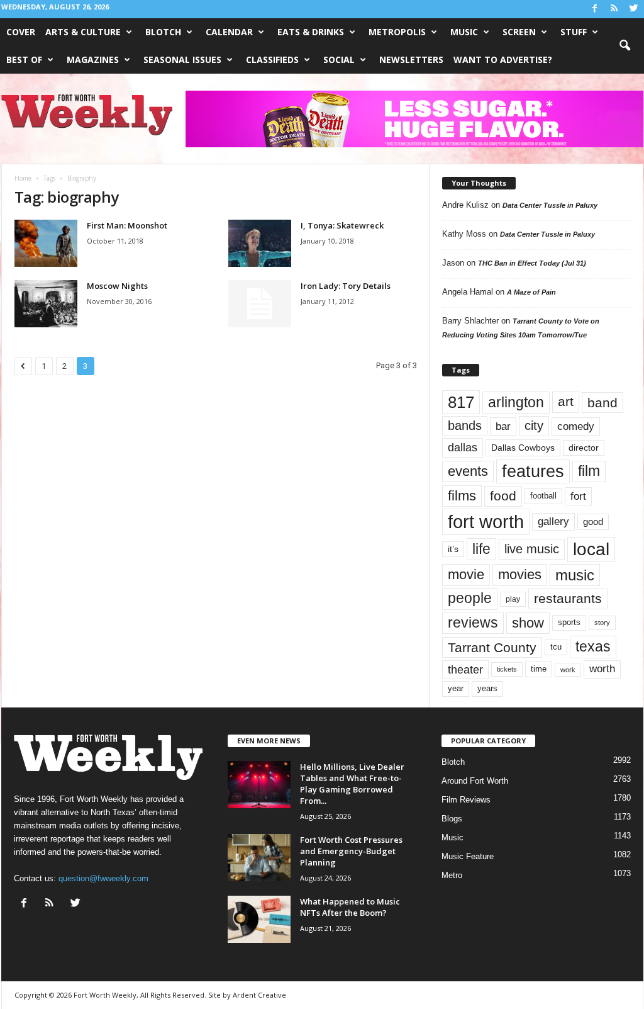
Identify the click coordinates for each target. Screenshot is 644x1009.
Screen (519, 32)
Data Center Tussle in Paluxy (549, 205)
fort (578, 496)
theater (465, 669)
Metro (451, 875)
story (602, 622)
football (543, 495)
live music (531, 548)
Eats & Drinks (310, 32)
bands (465, 425)
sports (569, 622)
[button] (624, 46)
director (584, 448)
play (513, 599)
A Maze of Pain (531, 292)
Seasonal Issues (182, 59)
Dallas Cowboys (523, 447)
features (533, 471)
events (468, 471)
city (534, 425)
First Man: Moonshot (127, 225)
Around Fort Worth (474, 781)
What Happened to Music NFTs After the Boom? (350, 907)
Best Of (24, 59)
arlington (516, 402)
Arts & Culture (83, 32)
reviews (473, 622)
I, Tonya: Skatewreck (342, 225)
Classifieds (272, 59)
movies (519, 574)
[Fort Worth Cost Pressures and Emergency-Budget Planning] (259, 857)
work (567, 670)
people (470, 598)
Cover (20, 32)
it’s (453, 549)
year (456, 688)
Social (339, 59)
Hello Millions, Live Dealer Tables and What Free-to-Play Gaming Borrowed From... (352, 783)
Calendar (229, 32)
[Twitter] (633, 9)
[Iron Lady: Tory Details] (259, 303)
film (589, 471)
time (539, 669)
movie (466, 574)
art (566, 401)
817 (461, 402)
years (487, 688)
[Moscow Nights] (45, 303)
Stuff (573, 32)
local (591, 549)
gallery (553, 521)
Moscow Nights (117, 285)
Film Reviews (466, 799)
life (481, 549)
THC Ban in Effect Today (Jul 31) (532, 263)
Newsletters (411, 59)
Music (464, 32)
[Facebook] (594, 9)
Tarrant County (492, 647)
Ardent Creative (259, 995)
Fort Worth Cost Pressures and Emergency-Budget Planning (351, 851)
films (462, 496)
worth (602, 669)
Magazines (93, 59)
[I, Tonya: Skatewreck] (259, 243)
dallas (462, 447)
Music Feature (467, 856)
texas (593, 646)
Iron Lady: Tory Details (346, 285)
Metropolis (397, 32)
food (503, 496)
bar (503, 426)
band (602, 402)
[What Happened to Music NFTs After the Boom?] (259, 919)
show (528, 623)
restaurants (568, 598)
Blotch (163, 32)
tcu (556, 646)
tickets (507, 669)
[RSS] (614, 9)
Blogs (451, 818)
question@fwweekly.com (103, 878)
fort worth (486, 521)
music (574, 575)
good (593, 522)
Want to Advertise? (502, 59)
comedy (575, 426)
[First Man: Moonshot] (45, 243)
